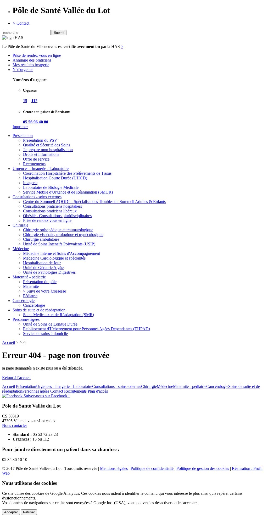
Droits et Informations (41, 154)
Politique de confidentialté (152, 468)
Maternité (31, 286)
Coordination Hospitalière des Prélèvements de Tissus (67, 173)
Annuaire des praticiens (32, 60)
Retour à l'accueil (16, 377)
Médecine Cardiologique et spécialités (54, 258)
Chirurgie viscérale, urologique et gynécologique (63, 234)
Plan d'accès (98, 391)
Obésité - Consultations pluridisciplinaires (57, 215)
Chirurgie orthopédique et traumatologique (58, 230)
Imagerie (30, 182)
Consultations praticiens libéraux (50, 211)
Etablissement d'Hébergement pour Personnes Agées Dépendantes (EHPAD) (86, 329)
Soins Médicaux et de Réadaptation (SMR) (58, 314)
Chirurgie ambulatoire (41, 239)
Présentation (23, 135)
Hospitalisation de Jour (42, 263)
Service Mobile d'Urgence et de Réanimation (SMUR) (68, 192)
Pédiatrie (30, 296)
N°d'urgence (23, 69)
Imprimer (20, 126)
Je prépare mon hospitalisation (48, 149)
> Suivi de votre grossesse (44, 291)
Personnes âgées (26, 319)
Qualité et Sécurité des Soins (46, 145)
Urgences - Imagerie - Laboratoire (41, 168)
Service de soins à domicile (45, 333)
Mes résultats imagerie (31, 65)
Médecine (21, 248)
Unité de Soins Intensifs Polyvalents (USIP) (59, 244)
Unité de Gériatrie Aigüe (43, 267)
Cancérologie (24, 300)
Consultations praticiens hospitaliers (52, 206)
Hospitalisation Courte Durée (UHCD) (55, 178)
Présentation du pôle (40, 281)
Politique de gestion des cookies (202, 468)
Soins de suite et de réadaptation (39, 310)
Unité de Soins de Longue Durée (50, 324)
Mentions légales (114, 468)
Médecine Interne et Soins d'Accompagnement (61, 253)
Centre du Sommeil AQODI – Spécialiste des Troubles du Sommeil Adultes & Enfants (94, 201)
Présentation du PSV (40, 140)
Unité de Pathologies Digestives (49, 272)
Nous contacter (14, 425)
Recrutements (34, 164)
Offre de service (36, 159)
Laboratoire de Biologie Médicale (51, 187)
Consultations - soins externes (37, 197)
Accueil (8, 342)
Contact (21, 23)
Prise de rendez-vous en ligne (37, 55)
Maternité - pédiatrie (29, 277)
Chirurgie (20, 225)
